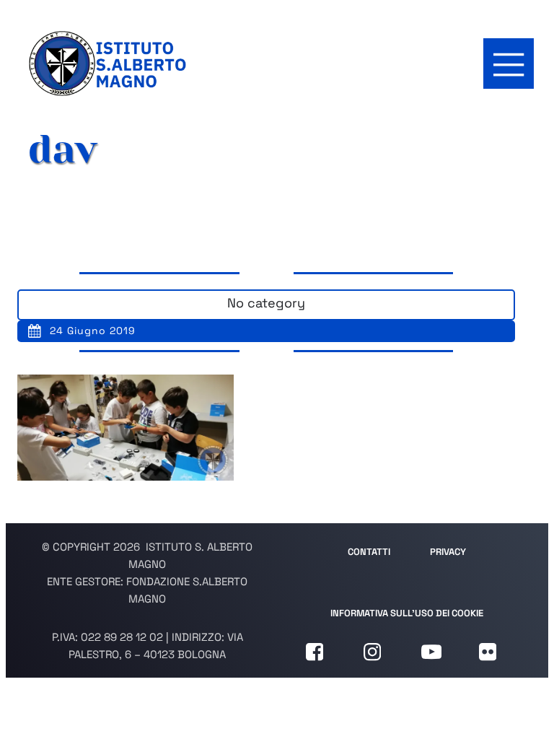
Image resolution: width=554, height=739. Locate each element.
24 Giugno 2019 (93, 330)
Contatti (369, 552)
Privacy (448, 552)
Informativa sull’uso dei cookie (406, 613)
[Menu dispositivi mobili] (508, 63)
